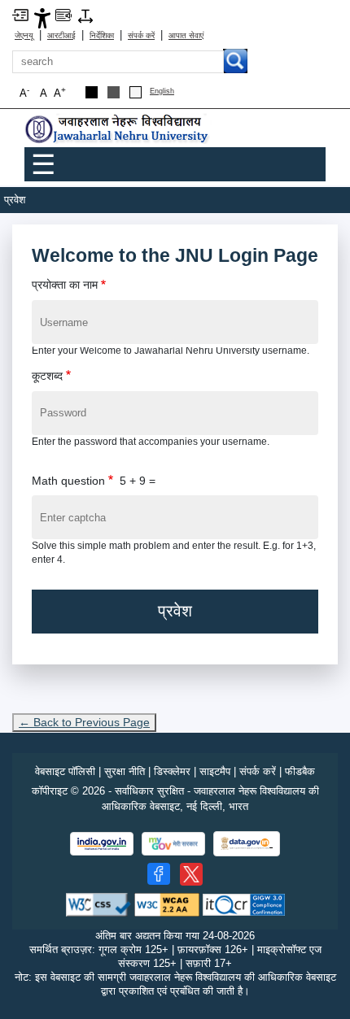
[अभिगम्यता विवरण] (42, 17)
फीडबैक (300, 771)
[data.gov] (246, 843)
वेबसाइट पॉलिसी (65, 771)
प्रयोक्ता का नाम (65, 284)
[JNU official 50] (191, 874)
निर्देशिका (102, 35)
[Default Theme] (135, 92)
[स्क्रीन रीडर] (63, 14)
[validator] (98, 904)
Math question (68, 480)
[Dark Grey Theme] (113, 92)
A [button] (60, 92)
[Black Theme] (91, 92)
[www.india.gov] (101, 844)
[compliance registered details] (244, 904)
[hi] (118, 130)
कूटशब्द (47, 375)
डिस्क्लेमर (172, 771)
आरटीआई (61, 35)
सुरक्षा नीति (124, 771)
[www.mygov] (173, 844)
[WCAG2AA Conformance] (166, 904)
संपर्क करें (141, 35)
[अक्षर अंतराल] (85, 15)
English (162, 91)
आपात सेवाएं (185, 35)
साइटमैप (214, 771)
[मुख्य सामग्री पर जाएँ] (20, 14)
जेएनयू (24, 35)
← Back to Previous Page (84, 722)
